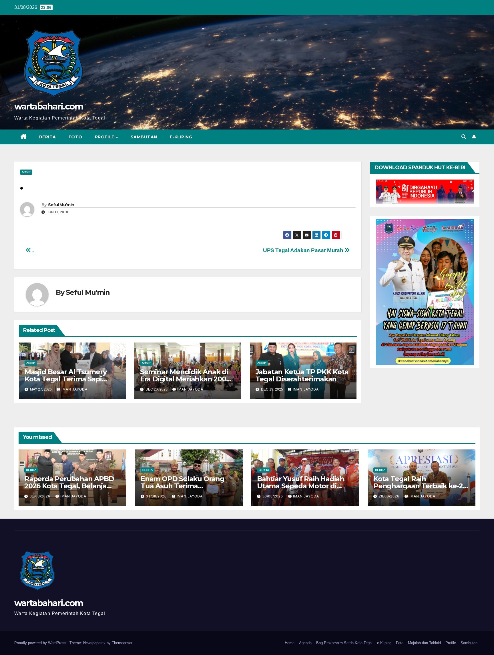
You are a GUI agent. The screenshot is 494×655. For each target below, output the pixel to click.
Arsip (26, 172)
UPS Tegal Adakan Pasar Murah (303, 250)
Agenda (305, 643)
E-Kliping (181, 137)
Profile (105, 137)
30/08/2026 (273, 496)
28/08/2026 (390, 496)
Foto (75, 137)
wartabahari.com (48, 106)
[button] (463, 136)
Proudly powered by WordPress (40, 643)
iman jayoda (74, 389)
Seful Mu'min (61, 204)
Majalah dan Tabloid (424, 643)
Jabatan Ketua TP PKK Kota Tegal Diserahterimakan (302, 375)
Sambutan (144, 137)
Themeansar (122, 643)
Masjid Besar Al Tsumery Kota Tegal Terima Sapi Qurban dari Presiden (65, 379)
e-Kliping (384, 643)
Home (289, 643)
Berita (47, 137)
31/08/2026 (40, 496)
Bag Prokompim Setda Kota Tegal (344, 643)
